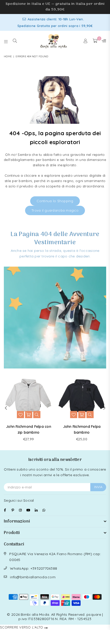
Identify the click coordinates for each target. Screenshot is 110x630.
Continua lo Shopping (55, 201)
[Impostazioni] (103, 41)
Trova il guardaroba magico (55, 210)
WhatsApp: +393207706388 (33, 568)
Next (104, 408)
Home (8, 56)
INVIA (98, 487)
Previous (6, 408)
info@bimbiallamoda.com (33, 577)
